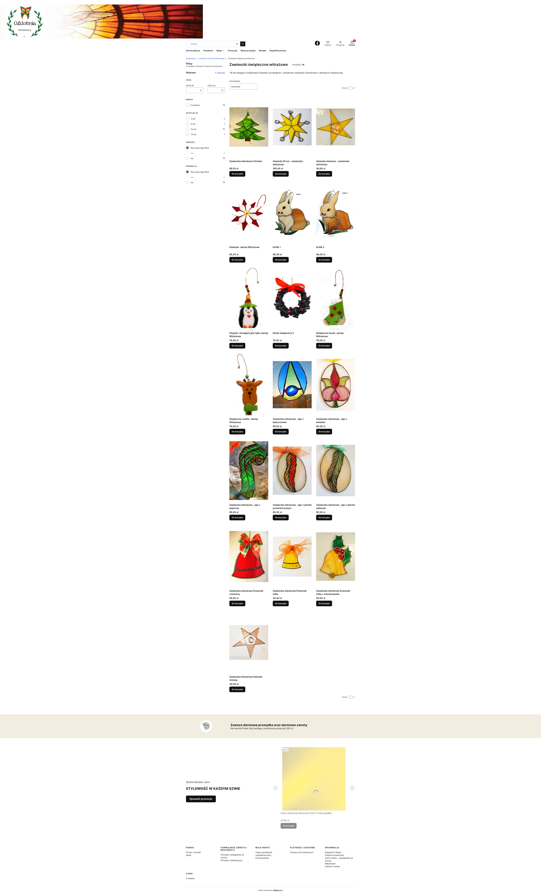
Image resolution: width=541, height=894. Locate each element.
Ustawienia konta (263, 855)
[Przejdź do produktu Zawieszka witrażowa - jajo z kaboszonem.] (292, 384)
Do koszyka (237, 174)
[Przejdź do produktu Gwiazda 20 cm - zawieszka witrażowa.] (292, 126)
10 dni (193, 129)
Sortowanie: (234, 81)
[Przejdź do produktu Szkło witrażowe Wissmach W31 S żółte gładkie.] (314, 778)
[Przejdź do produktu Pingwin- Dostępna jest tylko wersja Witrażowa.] (248, 298)
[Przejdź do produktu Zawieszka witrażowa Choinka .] (248, 126)
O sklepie (190, 878)
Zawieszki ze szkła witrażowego (212, 58)
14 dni (193, 134)
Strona (344, 88)
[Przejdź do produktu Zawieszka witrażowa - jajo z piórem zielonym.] (335, 470)
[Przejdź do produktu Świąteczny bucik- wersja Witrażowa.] (335, 298)
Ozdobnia (195, 105)
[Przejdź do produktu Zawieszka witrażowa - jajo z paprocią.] (248, 470)
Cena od (190, 85)
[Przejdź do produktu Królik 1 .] (292, 212)
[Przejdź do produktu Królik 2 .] (335, 212)
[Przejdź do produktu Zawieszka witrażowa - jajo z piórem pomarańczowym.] (292, 470)
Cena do (211, 85)
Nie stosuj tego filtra (199, 148)
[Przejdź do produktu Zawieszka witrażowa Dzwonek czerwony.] (248, 556)
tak (191, 153)
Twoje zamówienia (263, 852)
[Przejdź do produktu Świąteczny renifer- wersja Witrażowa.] (248, 384)
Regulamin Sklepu (333, 852)
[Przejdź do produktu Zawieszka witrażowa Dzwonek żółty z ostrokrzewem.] (335, 556)
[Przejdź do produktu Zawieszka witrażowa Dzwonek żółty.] (292, 556)
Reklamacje (330, 863)
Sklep (188, 855)
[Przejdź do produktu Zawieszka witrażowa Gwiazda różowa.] (248, 642)
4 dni (193, 124)
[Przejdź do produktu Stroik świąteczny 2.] (292, 298)
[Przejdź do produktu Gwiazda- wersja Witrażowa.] (248, 212)
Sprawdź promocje (200, 798)
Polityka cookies (332, 866)
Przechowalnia (262, 858)
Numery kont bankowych (301, 852)
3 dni (193, 119)
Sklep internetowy (269, 890)
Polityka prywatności (334, 855)
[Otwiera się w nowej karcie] (317, 43)
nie (191, 158)
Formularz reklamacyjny (231, 860)
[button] (242, 43)
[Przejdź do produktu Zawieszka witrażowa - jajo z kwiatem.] (335, 384)
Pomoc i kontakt (193, 852)
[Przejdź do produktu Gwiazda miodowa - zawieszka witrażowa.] (335, 126)
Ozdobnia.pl (190, 58)
